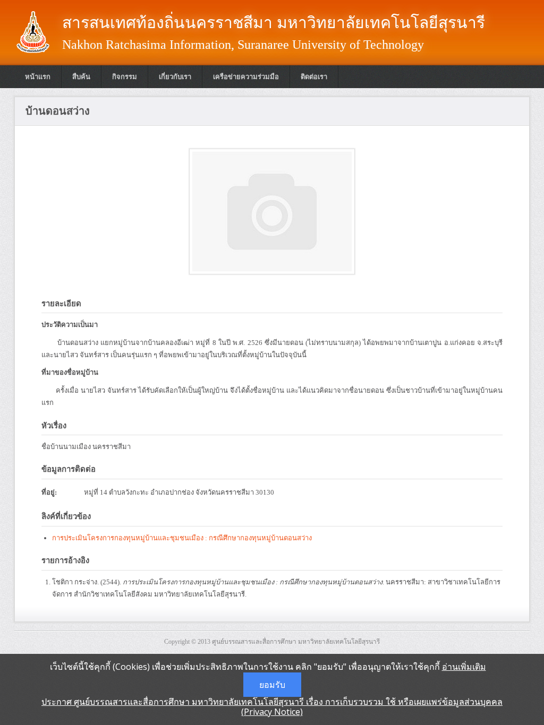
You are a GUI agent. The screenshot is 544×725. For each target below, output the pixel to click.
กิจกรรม (124, 77)
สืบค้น (81, 77)
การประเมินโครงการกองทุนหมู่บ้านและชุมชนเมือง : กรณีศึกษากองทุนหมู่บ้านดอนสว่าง (182, 538)
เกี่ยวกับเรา (175, 77)
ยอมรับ (272, 685)
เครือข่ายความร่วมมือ (246, 77)
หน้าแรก (37, 77)
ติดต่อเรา (314, 77)
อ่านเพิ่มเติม (464, 666)
